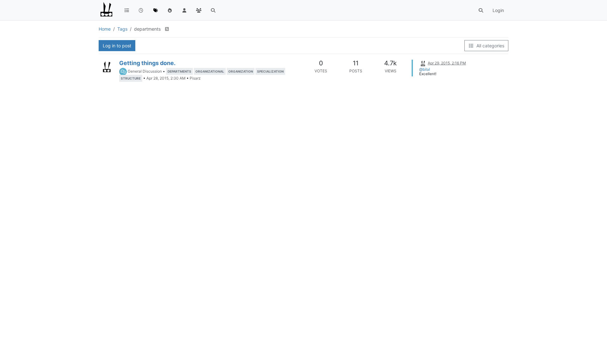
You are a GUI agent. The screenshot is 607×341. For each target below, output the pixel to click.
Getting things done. (147, 63)
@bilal (424, 69)
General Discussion (145, 71)
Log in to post (117, 45)
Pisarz (195, 78)
